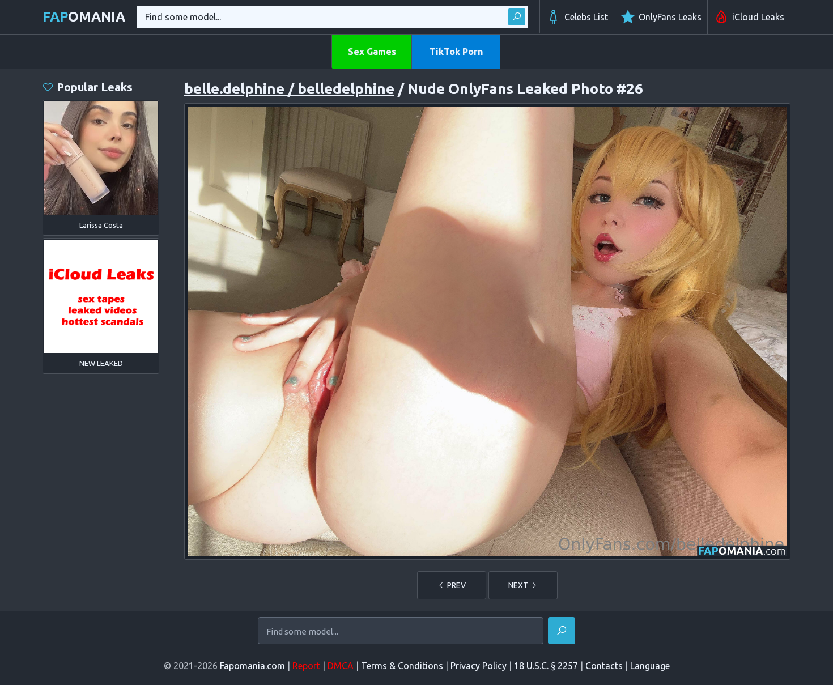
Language (650, 666)
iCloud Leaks (758, 17)
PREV (455, 585)
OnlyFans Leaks (670, 17)
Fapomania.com (252, 666)
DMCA (341, 666)
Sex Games (372, 51)
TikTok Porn (456, 51)
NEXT (519, 585)
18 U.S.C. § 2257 (546, 666)
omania (83, 16)
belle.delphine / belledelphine (289, 88)
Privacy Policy (478, 666)
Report (306, 666)
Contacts (604, 666)
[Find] (516, 16)
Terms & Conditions (402, 666)
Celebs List (586, 17)
